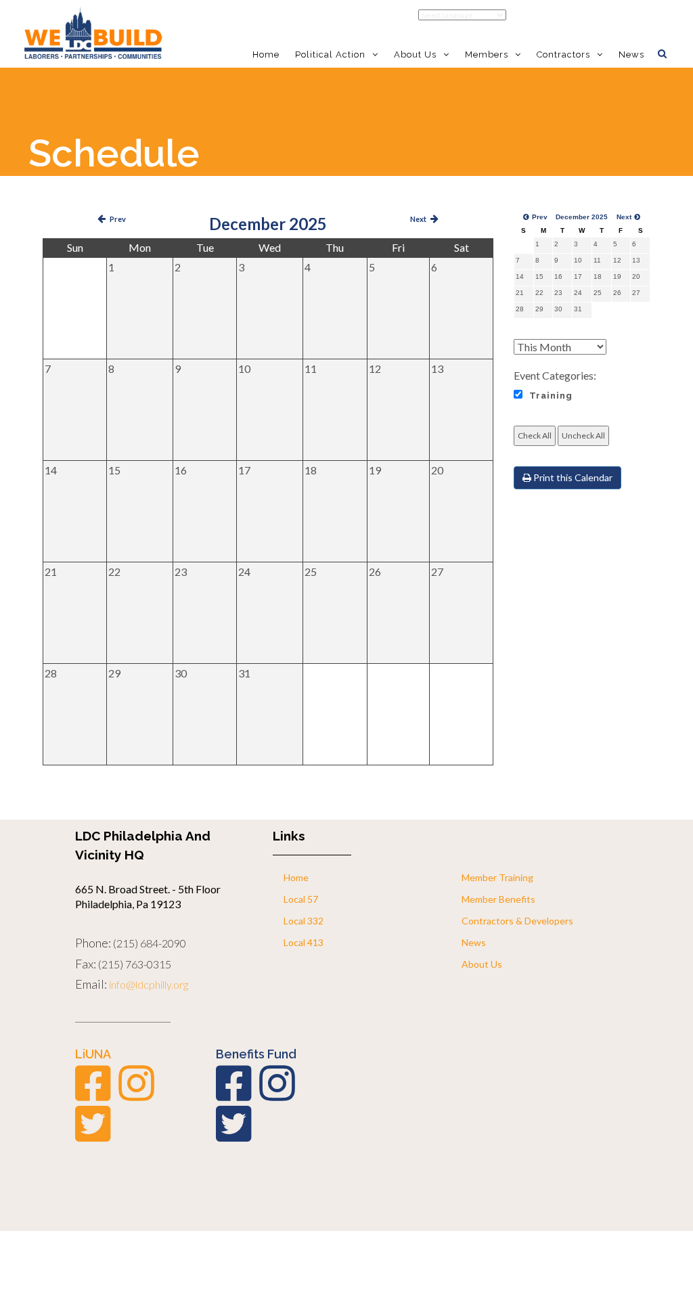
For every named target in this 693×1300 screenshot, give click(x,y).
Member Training (497, 877)
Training (551, 395)
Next (418, 219)
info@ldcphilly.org (148, 984)
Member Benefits (498, 899)
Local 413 (303, 942)
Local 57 (301, 899)
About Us (482, 964)
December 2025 (268, 223)
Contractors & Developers (517, 920)
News (631, 54)
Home (266, 54)
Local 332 (303, 920)
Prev (118, 219)
